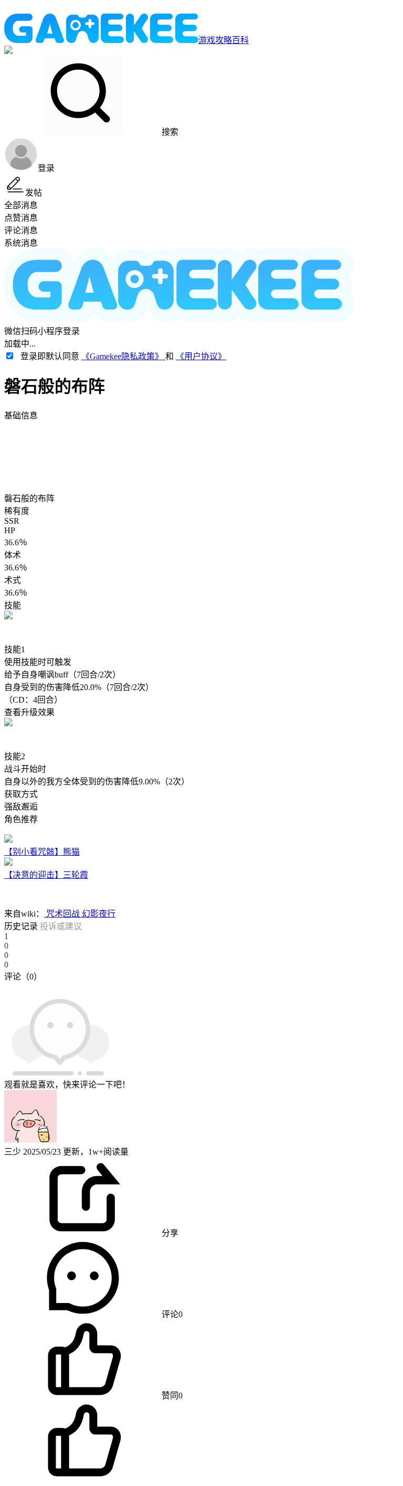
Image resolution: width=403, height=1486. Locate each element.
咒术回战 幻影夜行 (79, 913)
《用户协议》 (201, 356)
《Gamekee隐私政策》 (123, 356)
